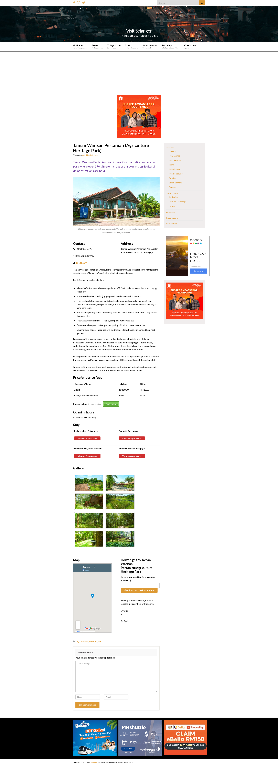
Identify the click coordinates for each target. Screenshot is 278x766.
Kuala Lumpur (149, 46)
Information (189, 46)
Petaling (173, 178)
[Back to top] (271, 756)
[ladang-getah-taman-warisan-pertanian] (88, 539)
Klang (171, 164)
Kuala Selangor (175, 173)
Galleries (93, 641)
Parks (101, 641)
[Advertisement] (139, 73)
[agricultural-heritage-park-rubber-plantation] (88, 520)
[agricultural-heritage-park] (88, 501)
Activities (86, 155)
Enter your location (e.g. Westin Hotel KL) (138, 578)
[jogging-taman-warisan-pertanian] (120, 520)
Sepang (172, 187)
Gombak (173, 151)
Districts (170, 147)
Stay (131, 46)
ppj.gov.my (81, 262)
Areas (97, 46)
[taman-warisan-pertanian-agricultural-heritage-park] (88, 483)
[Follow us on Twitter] (83, 2)
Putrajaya (170, 46)
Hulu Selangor (175, 160)
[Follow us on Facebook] (74, 2)
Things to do (114, 46)
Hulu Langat (174, 156)
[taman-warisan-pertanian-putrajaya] (120, 483)
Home (80, 46)
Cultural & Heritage (177, 201)
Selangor (93, 762)
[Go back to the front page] (139, 24)
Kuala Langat (175, 169)
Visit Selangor (139, 31)
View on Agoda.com (87, 438)
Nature (172, 206)
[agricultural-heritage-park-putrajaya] (120, 501)
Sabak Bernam (175, 182)
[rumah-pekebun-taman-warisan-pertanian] (120, 539)
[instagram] (78, 2)
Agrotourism (82, 641)
